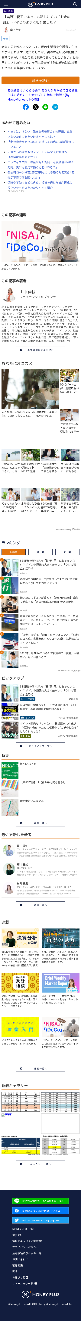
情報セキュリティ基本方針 (28, 1241)
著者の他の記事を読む (41, 349)
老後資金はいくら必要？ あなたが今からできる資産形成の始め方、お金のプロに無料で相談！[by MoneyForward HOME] (43, 94)
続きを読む (40, 80)
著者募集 (17, 1265)
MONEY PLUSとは (23, 1229)
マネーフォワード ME (24, 1283)
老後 (5, 38)
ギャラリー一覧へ (40, 1164)
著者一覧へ (40, 905)
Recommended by (63, 529)
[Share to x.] (36, 107)
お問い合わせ (20, 1259)
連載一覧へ (40, 1068)
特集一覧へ (40, 823)
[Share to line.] (45, 107)
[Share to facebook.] (26, 107)
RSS (14, 1271)
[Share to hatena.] (55, 107)
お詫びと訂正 (20, 1277)
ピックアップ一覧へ (41, 745)
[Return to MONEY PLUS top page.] (40, 4)
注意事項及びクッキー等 (26, 1253)
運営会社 (17, 1235)
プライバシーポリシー (25, 1247)
